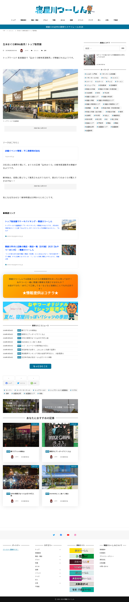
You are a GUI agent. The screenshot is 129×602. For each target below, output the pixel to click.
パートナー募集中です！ (11, 549)
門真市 (100, 123)
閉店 (109, 123)
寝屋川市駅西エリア (111, 104)
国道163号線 (90, 89)
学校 (98, 93)
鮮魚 (40, 393)
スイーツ (89, 81)
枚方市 (99, 119)
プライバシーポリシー (107, 556)
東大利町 (89, 119)
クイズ (90, 20)
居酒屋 (88, 108)
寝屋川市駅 (90, 100)
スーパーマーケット (23, 390)
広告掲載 (102, 563)
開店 (116, 123)
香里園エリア (30, 393)
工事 (96, 108)
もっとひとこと (40, 366)
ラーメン (120, 81)
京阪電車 (103, 85)
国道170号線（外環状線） (109, 89)
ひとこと (36, 50)
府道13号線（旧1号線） (94, 112)
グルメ (45, 20)
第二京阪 (115, 119)
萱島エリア (90, 123)
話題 (71, 20)
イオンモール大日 (92, 78)
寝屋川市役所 (107, 96)
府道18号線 (111, 112)
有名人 (106, 115)
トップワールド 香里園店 (59, 390)
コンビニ (115, 78)
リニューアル (90, 85)
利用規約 (102, 553)
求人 (99, 20)
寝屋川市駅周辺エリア (106, 100)
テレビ (109, 81)
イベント (80, 20)
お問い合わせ (104, 566)
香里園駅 (115, 127)
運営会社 (102, 559)
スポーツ (100, 81)
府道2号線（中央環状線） (112, 108)
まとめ (63, 20)
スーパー (8, 390)
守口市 (106, 93)
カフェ (105, 78)
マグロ (74, 390)
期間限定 (117, 115)
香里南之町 (17, 393)
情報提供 (23, 20)
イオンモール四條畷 (108, 74)
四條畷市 (114, 85)
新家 (121, 112)
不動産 (116, 20)
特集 (54, 20)
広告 (107, 20)
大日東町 (89, 93)
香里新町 (89, 130)
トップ (13, 20)
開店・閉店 (34, 20)
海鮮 (7, 393)
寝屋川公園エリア (92, 96)
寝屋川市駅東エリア (93, 104)
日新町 (88, 115)
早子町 (97, 115)
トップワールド (40, 390)
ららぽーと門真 (91, 74)
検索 (122, 48)
